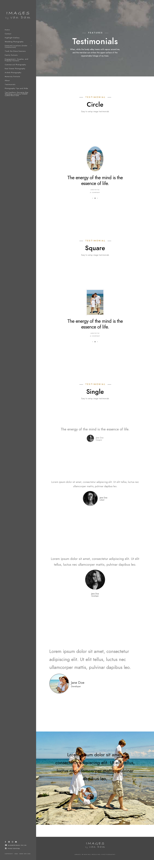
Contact (8, 34)
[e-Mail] (16, 842)
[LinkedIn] (9, 842)
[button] (92, 184)
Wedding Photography (14, 42)
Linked (102, 472)
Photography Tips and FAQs (16, 88)
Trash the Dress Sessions (15, 51)
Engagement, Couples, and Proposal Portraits (16, 60)
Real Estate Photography (15, 69)
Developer (95, 568)
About (7, 80)
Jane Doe (103, 470)
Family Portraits (11, 55)
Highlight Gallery (12, 38)
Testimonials (10, 84)
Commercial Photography (15, 65)
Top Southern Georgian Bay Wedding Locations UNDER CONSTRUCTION (16, 94)
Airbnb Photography (13, 73)
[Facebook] (5, 842)
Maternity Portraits (12, 76)
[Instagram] (12, 842)
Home (7, 30)
